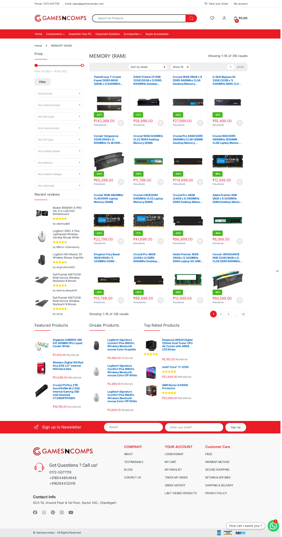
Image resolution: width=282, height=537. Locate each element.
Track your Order (218, 3)
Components (54, 33)
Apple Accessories (156, 33)
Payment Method (217, 462)
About (128, 454)
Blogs (128, 469)
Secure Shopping (217, 469)
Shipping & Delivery (219, 485)
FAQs (208, 454)
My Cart (170, 462)
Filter (42, 81)
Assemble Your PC (80, 33)
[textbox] (59, 93)
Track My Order (176, 477)
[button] (273, 526)
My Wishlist (173, 469)
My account (240, 3)
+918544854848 (63, 478)
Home (38, 33)
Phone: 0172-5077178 (47, 3)
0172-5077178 (60, 472)
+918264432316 (62, 483)
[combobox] (139, 18)
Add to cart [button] (121, 123)
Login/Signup (174, 454)
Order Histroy (175, 485)
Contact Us (132, 477)
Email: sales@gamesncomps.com (84, 3)
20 (243, 314)
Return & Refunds (218, 477)
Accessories (131, 33)
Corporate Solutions (108, 33)
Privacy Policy (216, 493)
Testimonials (133, 462)
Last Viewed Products (181, 493)
